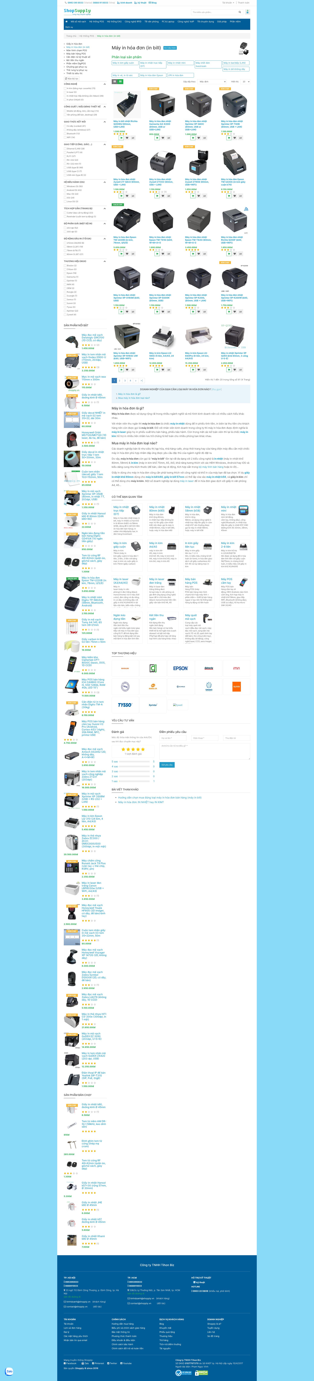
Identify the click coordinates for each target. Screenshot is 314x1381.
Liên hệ (211, 1332)
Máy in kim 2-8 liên (227, 544)
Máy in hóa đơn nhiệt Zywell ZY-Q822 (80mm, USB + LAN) (126, 182)
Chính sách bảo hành (122, 1344)
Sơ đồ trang (213, 1336)
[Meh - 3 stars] (133, 749)
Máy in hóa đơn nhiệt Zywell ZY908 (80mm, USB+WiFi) (197, 182)
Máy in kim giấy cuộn (123, 62)
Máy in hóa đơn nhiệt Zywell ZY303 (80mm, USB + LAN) (161, 182)
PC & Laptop (168, 21)
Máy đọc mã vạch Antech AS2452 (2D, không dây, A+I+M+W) (94, 753)
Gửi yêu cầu (167, 765)
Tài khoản (68, 1323)
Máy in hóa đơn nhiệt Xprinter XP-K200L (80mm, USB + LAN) (196, 298)
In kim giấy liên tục (191, 544)
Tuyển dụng (213, 1328)
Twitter (113, 1363)
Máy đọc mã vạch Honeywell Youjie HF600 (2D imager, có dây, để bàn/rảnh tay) (93, 910)
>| (142, 380)
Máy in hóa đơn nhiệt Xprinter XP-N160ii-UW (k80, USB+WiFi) (125, 356)
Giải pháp (222, 21)
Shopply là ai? (214, 1323)
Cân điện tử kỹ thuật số (78, 57)
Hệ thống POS (96, 21)
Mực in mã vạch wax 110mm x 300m (94, 378)
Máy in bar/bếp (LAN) (235, 62)
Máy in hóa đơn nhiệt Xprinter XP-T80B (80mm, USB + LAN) (232, 124)
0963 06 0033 (75, 2)
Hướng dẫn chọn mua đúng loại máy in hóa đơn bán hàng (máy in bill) (160, 797)
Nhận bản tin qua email (75, 1340)
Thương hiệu (165, 1336)
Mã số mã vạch (78, 21)
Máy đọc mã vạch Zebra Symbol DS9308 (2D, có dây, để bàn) (94, 976)
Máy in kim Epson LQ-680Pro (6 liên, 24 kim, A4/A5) (197, 356)
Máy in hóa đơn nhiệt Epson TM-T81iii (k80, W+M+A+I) (161, 240)
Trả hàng (163, 1340)
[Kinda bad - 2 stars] (128, 749)
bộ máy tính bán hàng (211, 466)
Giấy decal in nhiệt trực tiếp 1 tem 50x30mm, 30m (93, 454)
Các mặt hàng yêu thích (76, 1336)
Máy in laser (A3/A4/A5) (120, 580)
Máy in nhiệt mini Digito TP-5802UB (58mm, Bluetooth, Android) (93, 601)
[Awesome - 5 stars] (142, 749)
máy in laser (187, 481)
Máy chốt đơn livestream (203, 64)
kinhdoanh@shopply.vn (78, 1301)
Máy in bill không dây (234, 69)
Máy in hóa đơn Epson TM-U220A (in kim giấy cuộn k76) (233, 182)
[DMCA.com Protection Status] (201, 1372)
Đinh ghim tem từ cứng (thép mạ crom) (92, 1143)
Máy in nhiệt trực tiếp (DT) (151, 64)
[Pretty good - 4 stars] (138, 749)
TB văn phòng (152, 21)
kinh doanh (126, 2)
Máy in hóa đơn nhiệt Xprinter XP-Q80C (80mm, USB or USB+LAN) (196, 125)
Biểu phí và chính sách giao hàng (128, 1328)
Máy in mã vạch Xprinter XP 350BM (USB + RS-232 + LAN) (93, 797)
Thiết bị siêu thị (74, 73)
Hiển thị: (235, 81)
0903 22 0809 (200, 1291)
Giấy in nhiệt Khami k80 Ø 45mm (93, 1237)
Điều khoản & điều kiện (123, 1340)
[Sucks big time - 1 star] (123, 749)
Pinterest (99, 1363)
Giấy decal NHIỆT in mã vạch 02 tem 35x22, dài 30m (93, 415)
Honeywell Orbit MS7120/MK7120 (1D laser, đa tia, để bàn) (94, 435)
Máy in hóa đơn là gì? (129, 394)
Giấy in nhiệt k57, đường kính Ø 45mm (93, 1221)
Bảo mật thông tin (121, 1332)
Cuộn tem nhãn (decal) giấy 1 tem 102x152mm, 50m (92, 474)
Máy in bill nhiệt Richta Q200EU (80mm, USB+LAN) (125, 124)
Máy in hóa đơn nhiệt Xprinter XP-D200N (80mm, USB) (160, 298)
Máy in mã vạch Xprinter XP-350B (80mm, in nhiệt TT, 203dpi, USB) (93, 495)
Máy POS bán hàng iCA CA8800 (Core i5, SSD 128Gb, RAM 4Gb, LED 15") (93, 683)
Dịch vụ (69, 27)
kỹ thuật (142, 2)
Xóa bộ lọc (72, 78)
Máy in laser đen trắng (156, 580)
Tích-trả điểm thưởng (170, 1344)
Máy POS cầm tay (226, 580)
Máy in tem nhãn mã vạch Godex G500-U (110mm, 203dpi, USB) (94, 358)
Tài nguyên (165, 1348)
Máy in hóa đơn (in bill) (108, 36)
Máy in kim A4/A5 (156, 544)
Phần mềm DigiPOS (76, 63)
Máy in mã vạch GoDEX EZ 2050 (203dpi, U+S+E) (92, 1036)
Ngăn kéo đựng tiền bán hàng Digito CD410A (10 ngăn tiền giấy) (93, 537)
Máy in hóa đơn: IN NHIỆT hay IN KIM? (141, 802)
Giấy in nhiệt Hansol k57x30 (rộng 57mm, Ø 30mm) (94, 1185)
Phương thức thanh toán (124, 1336)
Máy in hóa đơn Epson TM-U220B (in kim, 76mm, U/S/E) (94, 580)
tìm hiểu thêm (170, 48)
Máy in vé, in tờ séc (123, 75)
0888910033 (71, 1286)
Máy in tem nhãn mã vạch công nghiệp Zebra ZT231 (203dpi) (94, 775)
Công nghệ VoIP (186, 21)
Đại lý (66, 1332)
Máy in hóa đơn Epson (151, 75)
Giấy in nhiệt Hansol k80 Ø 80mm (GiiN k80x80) (94, 516)
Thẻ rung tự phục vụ (76, 70)
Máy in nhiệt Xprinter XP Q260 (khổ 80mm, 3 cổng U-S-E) (234, 356)
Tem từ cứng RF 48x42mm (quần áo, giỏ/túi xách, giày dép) (94, 559)
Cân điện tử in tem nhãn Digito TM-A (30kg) (93, 704)
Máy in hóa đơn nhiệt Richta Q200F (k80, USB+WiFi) (232, 240)
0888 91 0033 (100, 2)
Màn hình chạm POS (76, 50)
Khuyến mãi (165, 1328)
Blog (154, 2)
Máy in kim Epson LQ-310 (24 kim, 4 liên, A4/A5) (92, 818)
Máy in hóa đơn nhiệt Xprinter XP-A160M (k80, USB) (126, 298)
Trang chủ (71, 36)
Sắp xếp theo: (189, 81)
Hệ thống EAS (114, 21)
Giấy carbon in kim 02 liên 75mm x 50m (93, 641)
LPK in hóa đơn (175, 75)
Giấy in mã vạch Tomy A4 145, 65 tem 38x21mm (92, 622)
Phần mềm (235, 21)
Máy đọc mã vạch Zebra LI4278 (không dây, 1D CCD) (94, 997)
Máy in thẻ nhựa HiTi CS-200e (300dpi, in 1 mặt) (94, 1016)
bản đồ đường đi (72, 1296)
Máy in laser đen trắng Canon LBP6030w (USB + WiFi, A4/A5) (93, 887)
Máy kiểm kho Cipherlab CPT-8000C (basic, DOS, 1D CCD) (93, 661)
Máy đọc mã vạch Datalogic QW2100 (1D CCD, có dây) (93, 337)
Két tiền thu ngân (75, 60)
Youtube (127, 1363)
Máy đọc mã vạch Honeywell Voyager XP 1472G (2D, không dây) (94, 953)
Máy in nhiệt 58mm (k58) (192, 508)
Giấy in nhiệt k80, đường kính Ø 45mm (93, 396)
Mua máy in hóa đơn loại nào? (134, 398)
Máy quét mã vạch (191, 617)
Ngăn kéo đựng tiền (119, 617)
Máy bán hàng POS (76, 53)
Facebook (71, 1363)
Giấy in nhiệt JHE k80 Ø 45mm (92, 1204)
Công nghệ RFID (133, 21)
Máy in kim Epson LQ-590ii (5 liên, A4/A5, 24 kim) (161, 356)
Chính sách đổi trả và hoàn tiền (127, 1348)
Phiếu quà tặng (167, 1332)
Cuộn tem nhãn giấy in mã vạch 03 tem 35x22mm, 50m (93, 933)
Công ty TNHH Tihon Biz (157, 1265)
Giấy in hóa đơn (74, 43)
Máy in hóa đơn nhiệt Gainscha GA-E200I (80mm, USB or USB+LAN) (160, 125)
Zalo (87, 1363)
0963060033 (71, 1282)
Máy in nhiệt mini (176, 62)
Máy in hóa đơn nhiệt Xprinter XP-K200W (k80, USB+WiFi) (234, 298)
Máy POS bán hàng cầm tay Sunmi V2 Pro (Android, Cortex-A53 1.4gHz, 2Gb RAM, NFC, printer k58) (93, 728)
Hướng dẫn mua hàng (123, 1323)
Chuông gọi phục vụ (76, 66)
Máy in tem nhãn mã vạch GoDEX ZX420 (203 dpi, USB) (94, 1056)
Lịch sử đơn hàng (72, 1328)
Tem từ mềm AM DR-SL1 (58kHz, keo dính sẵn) (94, 1124)
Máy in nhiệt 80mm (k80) (157, 508)
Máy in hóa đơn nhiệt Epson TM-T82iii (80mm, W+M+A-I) (198, 240)
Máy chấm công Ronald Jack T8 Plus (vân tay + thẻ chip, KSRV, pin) (94, 864)
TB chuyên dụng (205, 21)
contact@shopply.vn (77, 1306)
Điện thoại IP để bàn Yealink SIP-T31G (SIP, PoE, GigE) (93, 1075)
